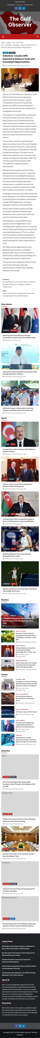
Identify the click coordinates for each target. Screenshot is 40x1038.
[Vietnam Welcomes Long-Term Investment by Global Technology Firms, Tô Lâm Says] (7, 651)
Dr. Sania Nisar (20, 714)
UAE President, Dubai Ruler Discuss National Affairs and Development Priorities (19, 967)
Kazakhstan (7, 549)
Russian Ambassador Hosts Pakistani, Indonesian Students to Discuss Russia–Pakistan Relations (19, 925)
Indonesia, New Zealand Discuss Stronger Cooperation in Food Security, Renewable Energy (19, 336)
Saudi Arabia (24, 660)
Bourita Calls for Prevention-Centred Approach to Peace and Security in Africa (18, 954)
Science (18, 694)
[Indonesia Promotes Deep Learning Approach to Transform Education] (20, 873)
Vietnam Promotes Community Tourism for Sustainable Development (16, 961)
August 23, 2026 (30, 714)
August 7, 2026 (21, 928)
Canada (5, 53)
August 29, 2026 (22, 626)
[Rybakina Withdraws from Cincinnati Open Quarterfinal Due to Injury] (20, 539)
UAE (21, 735)
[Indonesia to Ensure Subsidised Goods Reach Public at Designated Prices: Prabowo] (20, 356)
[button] (3, 36)
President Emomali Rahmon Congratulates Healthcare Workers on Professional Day (25, 725)
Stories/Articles (24, 694)
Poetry (5, 814)
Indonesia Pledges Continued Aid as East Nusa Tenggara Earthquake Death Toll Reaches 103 (18, 409)
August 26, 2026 (19, 524)
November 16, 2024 (24, 65)
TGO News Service (8, 340)
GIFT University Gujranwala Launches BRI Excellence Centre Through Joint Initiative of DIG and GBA (19, 784)
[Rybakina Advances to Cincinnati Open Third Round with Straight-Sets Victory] (20, 573)
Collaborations (28, 5)
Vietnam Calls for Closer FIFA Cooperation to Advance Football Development (17, 485)
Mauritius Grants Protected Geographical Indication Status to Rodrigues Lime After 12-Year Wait (26, 636)
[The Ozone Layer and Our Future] (7, 712)
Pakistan (13, 777)
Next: (19, 293)
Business (6, 615)
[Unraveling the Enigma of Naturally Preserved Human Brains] (7, 699)
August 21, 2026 (19, 559)
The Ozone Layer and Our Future (26, 712)
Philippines (13, 615)
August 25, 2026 (32, 669)
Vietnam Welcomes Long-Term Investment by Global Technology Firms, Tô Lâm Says (26, 650)
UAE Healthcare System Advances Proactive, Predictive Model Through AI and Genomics (26, 740)
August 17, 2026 (22, 593)
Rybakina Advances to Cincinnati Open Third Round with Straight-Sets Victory (20, 590)
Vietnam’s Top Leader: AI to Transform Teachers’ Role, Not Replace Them (19, 855)
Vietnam (11, 479)
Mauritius (23, 631)
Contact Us (19, 5)
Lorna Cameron (21, 703)
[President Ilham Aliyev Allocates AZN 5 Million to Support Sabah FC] (20, 434)
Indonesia (12, 53)
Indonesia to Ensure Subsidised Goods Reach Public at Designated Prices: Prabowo (20, 373)
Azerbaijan (6, 444)
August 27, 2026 (22, 413)
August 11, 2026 (19, 894)
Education (6, 777)
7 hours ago (18, 340)
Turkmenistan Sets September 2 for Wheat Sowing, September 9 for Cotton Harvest (18, 974)
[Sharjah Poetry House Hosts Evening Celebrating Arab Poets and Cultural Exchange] (20, 804)
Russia (12, 918)
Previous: (19, 283)
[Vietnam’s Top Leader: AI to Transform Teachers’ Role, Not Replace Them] (20, 838)
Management (11, 5)
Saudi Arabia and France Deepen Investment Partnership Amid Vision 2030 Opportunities (26, 665)
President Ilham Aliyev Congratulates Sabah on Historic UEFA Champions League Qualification (18, 520)
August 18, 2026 (21, 731)
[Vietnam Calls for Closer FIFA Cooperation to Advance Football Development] (20, 469)
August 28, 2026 (22, 377)
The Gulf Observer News (10, 65)
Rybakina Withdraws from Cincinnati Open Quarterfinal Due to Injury (17, 555)
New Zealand (14, 330)
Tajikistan (22, 720)
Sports (13, 444)
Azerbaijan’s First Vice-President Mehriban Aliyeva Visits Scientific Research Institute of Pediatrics (26, 684)
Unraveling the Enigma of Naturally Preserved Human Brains (25, 698)
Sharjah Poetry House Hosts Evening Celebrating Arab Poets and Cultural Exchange (19, 820)
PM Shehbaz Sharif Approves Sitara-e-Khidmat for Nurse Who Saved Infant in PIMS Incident (18, 947)
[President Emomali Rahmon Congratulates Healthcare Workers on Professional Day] (7, 726)
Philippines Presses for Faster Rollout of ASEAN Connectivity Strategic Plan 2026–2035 (18, 621)
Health (23, 679)
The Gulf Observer (20, 22)
